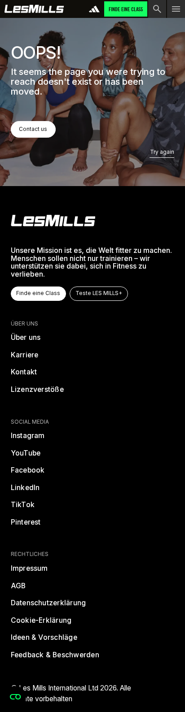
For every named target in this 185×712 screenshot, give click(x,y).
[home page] (34, 9)
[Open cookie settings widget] (15, 697)
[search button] (157, 9)
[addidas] (94, 9)
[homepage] (53, 220)
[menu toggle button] (176, 9)
